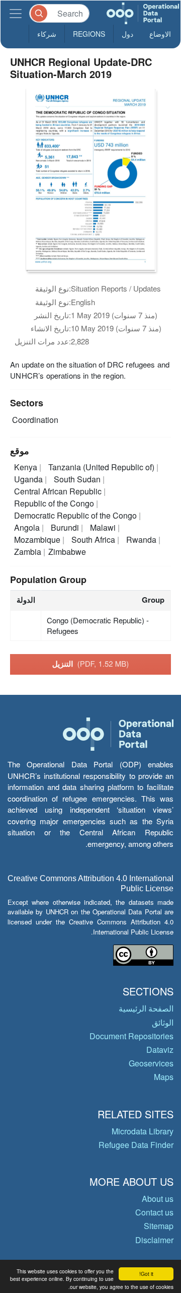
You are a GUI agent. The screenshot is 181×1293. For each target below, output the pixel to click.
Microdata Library (142, 1131)
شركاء (46, 34)
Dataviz (159, 1049)
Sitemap (158, 1226)
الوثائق (162, 1022)
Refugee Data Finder (136, 1145)
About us (157, 1198)
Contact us (154, 1212)
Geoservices (151, 1063)
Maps (163, 1077)
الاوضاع (160, 34)
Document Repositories (131, 1036)
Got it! (146, 1273)
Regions (89, 34)
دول (127, 34)
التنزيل (90, 663)
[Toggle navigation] (15, 13)
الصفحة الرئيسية (146, 1008)
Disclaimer (154, 1240)
